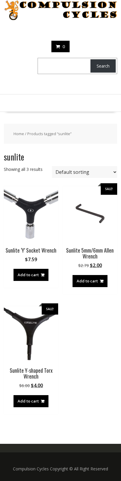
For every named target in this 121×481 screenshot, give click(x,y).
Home (19, 133)
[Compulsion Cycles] (60, 18)
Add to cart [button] (28, 274)
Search (103, 66)
